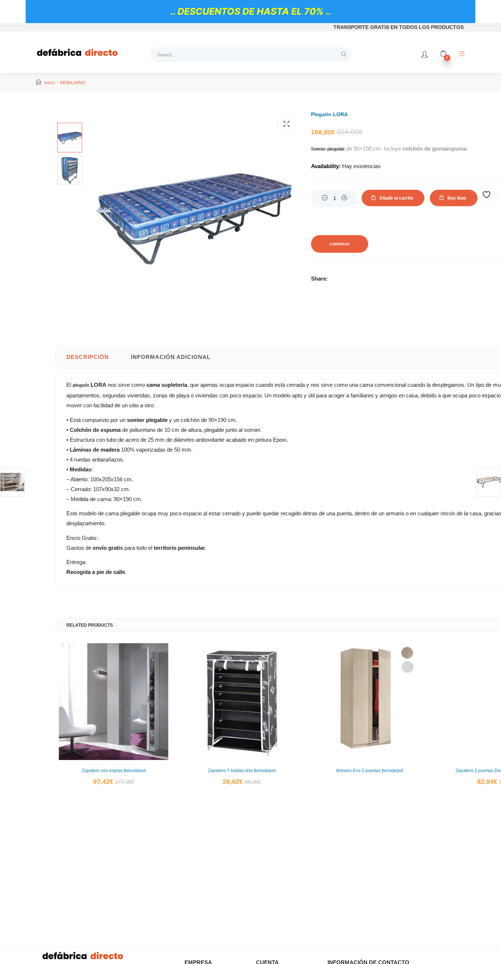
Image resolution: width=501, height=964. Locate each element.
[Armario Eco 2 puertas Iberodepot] (369, 701)
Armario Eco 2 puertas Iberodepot (369, 770)
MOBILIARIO (72, 82)
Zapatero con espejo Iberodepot (114, 770)
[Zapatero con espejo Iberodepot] (113, 701)
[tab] (87, 357)
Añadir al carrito (396, 198)
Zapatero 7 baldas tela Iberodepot (241, 770)
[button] (286, 124)
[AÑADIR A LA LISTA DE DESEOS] (489, 198)
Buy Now (456, 198)
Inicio (49, 82)
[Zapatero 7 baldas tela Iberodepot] (241, 701)
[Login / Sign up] (424, 54)
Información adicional (171, 357)
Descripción (87, 357)
